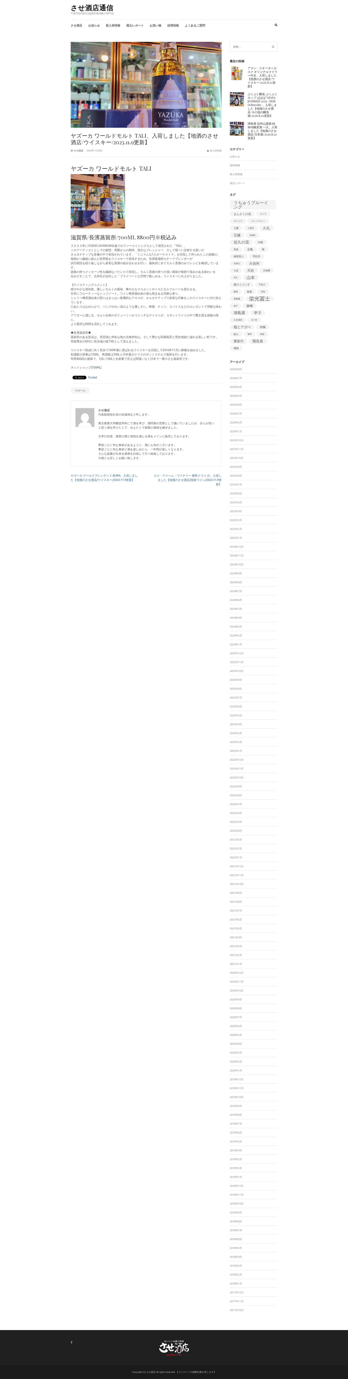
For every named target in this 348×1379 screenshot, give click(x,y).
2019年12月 (237, 1079)
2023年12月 (237, 653)
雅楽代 (238, 341)
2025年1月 (236, 537)
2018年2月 (236, 1274)
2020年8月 (236, 1008)
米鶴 (263, 327)
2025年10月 (237, 458)
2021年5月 (236, 928)
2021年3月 (236, 946)
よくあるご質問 (195, 25)
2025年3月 (236, 520)
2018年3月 (236, 1265)
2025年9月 (236, 466)
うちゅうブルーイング (251, 204)
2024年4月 (236, 617)
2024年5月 (236, 608)
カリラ (263, 214)
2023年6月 (236, 706)
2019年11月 (237, 1088)
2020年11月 (237, 981)
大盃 (236, 270)
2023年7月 (236, 697)
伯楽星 (252, 235)
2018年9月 (236, 1212)
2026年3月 (236, 413)
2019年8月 (236, 1114)
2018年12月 (237, 1185)
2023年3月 (236, 733)
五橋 (237, 235)
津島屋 (239, 313)
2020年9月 (236, 999)
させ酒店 (76, 25)
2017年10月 (237, 1310)
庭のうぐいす (242, 284)
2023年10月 (237, 671)
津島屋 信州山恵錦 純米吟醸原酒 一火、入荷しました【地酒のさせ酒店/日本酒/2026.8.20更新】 (262, 131)
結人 (236, 334)
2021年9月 (236, 892)
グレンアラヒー (258, 221)
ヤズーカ (80, 390)
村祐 (263, 291)
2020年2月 (236, 1061)
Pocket (92, 377)
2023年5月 (236, 715)
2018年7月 (236, 1230)
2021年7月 (236, 910)
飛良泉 (257, 341)
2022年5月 (236, 821)
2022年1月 (236, 857)
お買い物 (155, 25)
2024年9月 (236, 573)
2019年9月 (236, 1106)
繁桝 (250, 334)
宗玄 (236, 277)
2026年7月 (236, 378)
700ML (96, 367)
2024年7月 (236, 591)
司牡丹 (256, 256)
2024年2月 (236, 635)
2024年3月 (236, 626)
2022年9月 (236, 786)
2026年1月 (236, 431)
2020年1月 (236, 1070)
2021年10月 (237, 884)
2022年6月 (236, 813)
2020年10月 (237, 990)
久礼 (266, 228)
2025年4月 (236, 511)
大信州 (254, 263)
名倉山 (237, 263)
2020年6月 (236, 1026)
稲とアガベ (242, 327)
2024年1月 (236, 644)
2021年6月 (236, 919)
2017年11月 (237, 1301)
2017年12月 (237, 1292)
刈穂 (260, 242)
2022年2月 (236, 848)
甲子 (258, 313)
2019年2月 (236, 1168)
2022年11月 (237, 768)
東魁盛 (237, 298)
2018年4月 (236, 1256)
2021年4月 (236, 937)
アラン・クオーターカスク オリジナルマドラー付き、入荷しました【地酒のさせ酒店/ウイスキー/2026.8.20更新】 (262, 77)
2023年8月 (236, 688)
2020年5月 (236, 1035)
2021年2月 (236, 955)
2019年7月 (236, 1123)
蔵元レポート (135, 25)
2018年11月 (237, 1194)
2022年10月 (237, 777)
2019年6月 (236, 1132)
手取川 (262, 284)
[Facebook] (71, 1342)
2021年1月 (236, 964)
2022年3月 (236, 839)
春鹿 (249, 291)
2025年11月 (237, 449)
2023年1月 (236, 750)
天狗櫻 (266, 270)
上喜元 (251, 228)
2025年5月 (236, 502)
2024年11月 (237, 555)
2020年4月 (236, 1043)
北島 (250, 249)
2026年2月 (236, 422)
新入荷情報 (113, 25)
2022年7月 (236, 804)
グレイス (238, 221)
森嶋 (249, 305)
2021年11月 (237, 875)
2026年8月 (236, 369)
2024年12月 (237, 546)
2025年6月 (236, 493)
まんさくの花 (242, 214)
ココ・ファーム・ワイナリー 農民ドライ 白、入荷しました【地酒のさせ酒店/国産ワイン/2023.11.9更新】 (188, 480)
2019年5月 (236, 1141)
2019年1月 (236, 1177)
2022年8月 (236, 795)
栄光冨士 (259, 298)
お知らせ (94, 25)
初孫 (236, 249)
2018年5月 (236, 1248)
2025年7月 (236, 484)
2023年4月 (236, 724)
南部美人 (239, 256)
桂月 (236, 306)
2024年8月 (236, 582)
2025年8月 (236, 475)
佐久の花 (241, 242)
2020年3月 (236, 1052)
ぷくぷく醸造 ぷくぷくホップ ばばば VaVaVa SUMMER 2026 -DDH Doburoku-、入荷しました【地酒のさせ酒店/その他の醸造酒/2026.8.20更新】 (262, 105)
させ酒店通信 (92, 7)
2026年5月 (236, 395)
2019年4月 (236, 1150)
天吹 (250, 270)
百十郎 (254, 320)
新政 (236, 291)
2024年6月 (236, 600)
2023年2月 (236, 742)
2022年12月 (237, 759)
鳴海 (236, 348)
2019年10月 (237, 1097)
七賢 (236, 228)
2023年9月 (236, 679)
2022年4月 (236, 830)
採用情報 (173, 25)
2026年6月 (236, 387)
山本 (250, 277)
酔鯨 (262, 334)
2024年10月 (237, 564)
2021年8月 (236, 901)
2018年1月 (236, 1283)
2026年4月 (236, 404)
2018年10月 (237, 1203)
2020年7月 (236, 1017)
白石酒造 (238, 320)
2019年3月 (236, 1159)
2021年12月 (237, 866)
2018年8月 (236, 1221)
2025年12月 (237, 440)
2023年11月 (237, 662)
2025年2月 (236, 529)
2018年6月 (236, 1239)
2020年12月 (237, 972)
